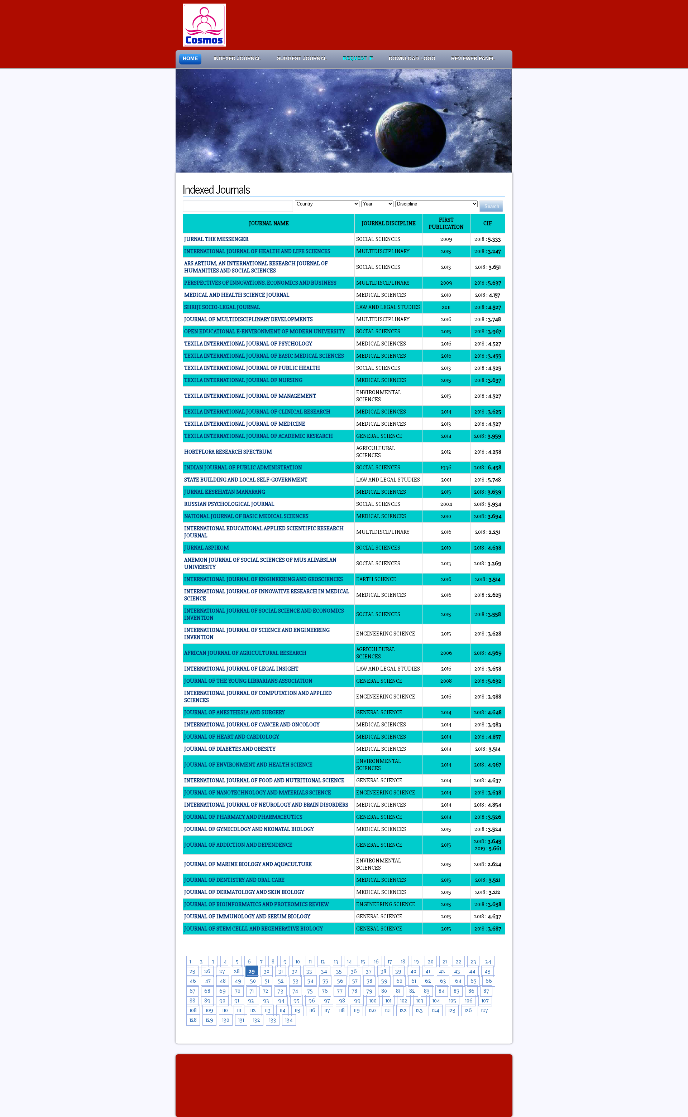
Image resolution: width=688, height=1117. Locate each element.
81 (398, 991)
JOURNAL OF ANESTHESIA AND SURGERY (234, 712)
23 (473, 961)
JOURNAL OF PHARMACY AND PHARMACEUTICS (243, 817)
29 (252, 971)
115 (297, 1010)
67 (192, 991)
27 (222, 971)
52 (281, 981)
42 (442, 971)
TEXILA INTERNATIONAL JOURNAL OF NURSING (243, 380)
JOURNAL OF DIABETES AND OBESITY (230, 749)
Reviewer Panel (473, 58)
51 (267, 981)
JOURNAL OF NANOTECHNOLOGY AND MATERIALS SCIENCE (257, 792)
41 (427, 971)
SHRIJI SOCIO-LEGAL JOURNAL (222, 307)
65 (473, 981)
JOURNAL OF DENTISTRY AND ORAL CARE (234, 880)
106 (469, 1000)
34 (324, 971)
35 (339, 971)
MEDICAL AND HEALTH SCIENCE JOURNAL (237, 295)
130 (225, 1020)
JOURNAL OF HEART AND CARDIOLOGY (231, 736)
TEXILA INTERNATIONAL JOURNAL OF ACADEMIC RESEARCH (258, 436)
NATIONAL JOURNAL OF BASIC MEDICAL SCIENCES (246, 516)
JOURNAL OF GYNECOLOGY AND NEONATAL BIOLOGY (249, 829)
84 (442, 991)
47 (208, 981)
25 (192, 971)
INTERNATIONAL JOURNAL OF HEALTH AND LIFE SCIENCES (257, 251)
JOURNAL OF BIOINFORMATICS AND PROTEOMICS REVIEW (256, 904)
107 (485, 1000)
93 (266, 1000)
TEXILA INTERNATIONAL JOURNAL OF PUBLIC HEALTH (252, 368)
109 (209, 1010)
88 (192, 1000)
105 (452, 1000)
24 (488, 961)
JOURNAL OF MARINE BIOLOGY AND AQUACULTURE (248, 864)
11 (310, 961)
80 (384, 991)
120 (372, 1010)
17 (390, 961)
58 (369, 981)
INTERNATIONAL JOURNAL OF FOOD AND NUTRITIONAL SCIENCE (264, 780)
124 (435, 1010)
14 (349, 961)
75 (310, 991)
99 (357, 1000)
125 (451, 1010)
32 (294, 971)
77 (340, 991)
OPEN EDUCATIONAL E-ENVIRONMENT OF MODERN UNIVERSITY (264, 331)
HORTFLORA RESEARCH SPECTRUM (228, 451)
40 (413, 971)
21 (445, 961)
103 (420, 1000)
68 (207, 991)
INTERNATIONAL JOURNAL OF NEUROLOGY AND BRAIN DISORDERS (266, 804)
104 (436, 1000)
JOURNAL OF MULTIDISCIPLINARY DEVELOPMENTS (248, 319)
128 (193, 1020)
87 (486, 991)
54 (310, 981)
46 (193, 981)
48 (223, 981)
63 (443, 981)
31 (280, 971)
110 (225, 1010)
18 (403, 961)
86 (471, 991)
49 (238, 981)
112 (253, 1010)
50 (253, 981)
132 (256, 1020)
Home (190, 58)
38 (383, 971)
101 (388, 1000)
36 (354, 971)
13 (336, 961)
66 (489, 981)
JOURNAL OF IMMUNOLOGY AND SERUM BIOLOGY (247, 916)
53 (295, 981)
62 (428, 981)
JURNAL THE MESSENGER (216, 239)
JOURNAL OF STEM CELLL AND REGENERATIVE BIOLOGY (253, 928)
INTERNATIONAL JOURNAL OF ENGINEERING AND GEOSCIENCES (263, 579)
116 (312, 1010)
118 (342, 1010)
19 (416, 961)
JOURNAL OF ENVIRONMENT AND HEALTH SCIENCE (248, 764)
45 (487, 971)
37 (369, 971)
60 (399, 981)
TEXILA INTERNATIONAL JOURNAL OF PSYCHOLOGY (248, 343)
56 (340, 981)
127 (484, 1010)
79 (369, 991)
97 (327, 1000)
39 (398, 971)
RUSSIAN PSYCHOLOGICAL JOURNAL (229, 504)
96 (312, 1000)
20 (431, 961)
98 (342, 1000)
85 (456, 991)
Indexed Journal (237, 58)
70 (237, 991)
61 (413, 981)
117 (327, 1010)
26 (207, 971)
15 (363, 961)
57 (355, 981)
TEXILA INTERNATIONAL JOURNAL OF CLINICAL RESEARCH (257, 411)
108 (193, 1010)
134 (289, 1020)
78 (354, 991)
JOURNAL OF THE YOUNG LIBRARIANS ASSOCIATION (248, 681)
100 (373, 1000)
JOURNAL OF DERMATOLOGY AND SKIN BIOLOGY (244, 892)
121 (388, 1010)
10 (298, 961)
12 (323, 961)
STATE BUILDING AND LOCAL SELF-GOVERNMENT (245, 479)
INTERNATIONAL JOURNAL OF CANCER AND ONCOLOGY (252, 724)
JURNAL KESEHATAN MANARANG (224, 491)
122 (403, 1010)
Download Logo (412, 58)
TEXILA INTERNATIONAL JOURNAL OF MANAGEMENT (250, 396)
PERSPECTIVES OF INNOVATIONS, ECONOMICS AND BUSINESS (260, 282)
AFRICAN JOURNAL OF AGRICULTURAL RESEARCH (245, 653)
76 (325, 991)
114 (283, 1010)
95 (296, 1000)
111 (239, 1010)
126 (468, 1010)
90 (222, 1000)
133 (272, 1020)
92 (251, 1000)
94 (281, 1000)
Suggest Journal (302, 58)
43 (457, 971)
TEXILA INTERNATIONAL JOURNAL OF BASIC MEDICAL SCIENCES (264, 355)
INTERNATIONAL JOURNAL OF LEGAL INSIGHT (241, 668)
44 (472, 971)
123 (419, 1010)
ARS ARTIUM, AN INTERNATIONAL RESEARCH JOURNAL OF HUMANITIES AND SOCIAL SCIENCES (256, 267)
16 (376, 961)
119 (357, 1010)
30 (266, 971)
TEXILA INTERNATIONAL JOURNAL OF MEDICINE (244, 423)
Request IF (358, 58)
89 (207, 1000)
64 (458, 981)
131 (241, 1020)
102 (403, 1000)
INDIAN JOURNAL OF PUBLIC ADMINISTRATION (243, 467)
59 (384, 981)
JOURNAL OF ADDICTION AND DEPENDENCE (238, 844)
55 (325, 981)
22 (459, 961)
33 (309, 971)
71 (251, 991)
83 (427, 991)
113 (268, 1010)
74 (295, 991)
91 (236, 1000)
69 (222, 991)
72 (265, 991)
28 (237, 971)
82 (412, 991)
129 (209, 1020)
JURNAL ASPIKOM (206, 547)
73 (280, 991)
